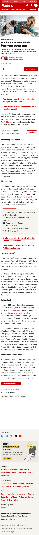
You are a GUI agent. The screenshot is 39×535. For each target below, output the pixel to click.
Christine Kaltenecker (16, 59)
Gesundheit (5, 497)
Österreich (5, 9)
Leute (9, 483)
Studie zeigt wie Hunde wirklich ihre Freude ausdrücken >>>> (19, 239)
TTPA (26, 525)
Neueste (33, 9)
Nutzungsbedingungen (24, 528)
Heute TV (25, 486)
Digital (21, 483)
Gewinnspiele (21, 494)
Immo (15, 2)
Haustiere (4, 397)
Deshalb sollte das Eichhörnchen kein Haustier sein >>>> (19, 107)
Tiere (9, 12)
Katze (17, 397)
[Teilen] (3, 69)
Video (16, 500)
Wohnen (14, 497)
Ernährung (16, 155)
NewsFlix (32, 2)
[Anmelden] (31, 5)
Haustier (33, 81)
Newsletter (5, 476)
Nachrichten (5, 473)
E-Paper (6, 2)
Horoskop (29, 483)
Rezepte (31, 494)
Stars (3, 483)
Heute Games (6, 486)
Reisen (9, 500)
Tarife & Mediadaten (16, 525)
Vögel (34, 310)
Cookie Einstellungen (7, 532)
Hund (11, 397)
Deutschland (24, 470)
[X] (7, 436)
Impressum (4, 525)
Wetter (30, 473)
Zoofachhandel (6, 122)
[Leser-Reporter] (27, 5)
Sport (13, 9)
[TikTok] (16, 436)
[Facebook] (2, 436)
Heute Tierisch (16, 57)
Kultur (15, 483)
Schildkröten (15, 310)
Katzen (30, 194)
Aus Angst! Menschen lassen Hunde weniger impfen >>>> (18, 100)
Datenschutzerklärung (8, 528)
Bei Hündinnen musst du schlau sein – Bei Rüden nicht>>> (19, 247)
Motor (3, 500)
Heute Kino (17, 486)
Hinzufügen (31, 132)
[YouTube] (20, 436)
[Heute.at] (6, 5)
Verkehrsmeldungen (26, 497)
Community (22, 473)
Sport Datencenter (8, 494)
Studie (23, 397)
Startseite (3, 12)
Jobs (23, 2)
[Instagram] (11, 436)
